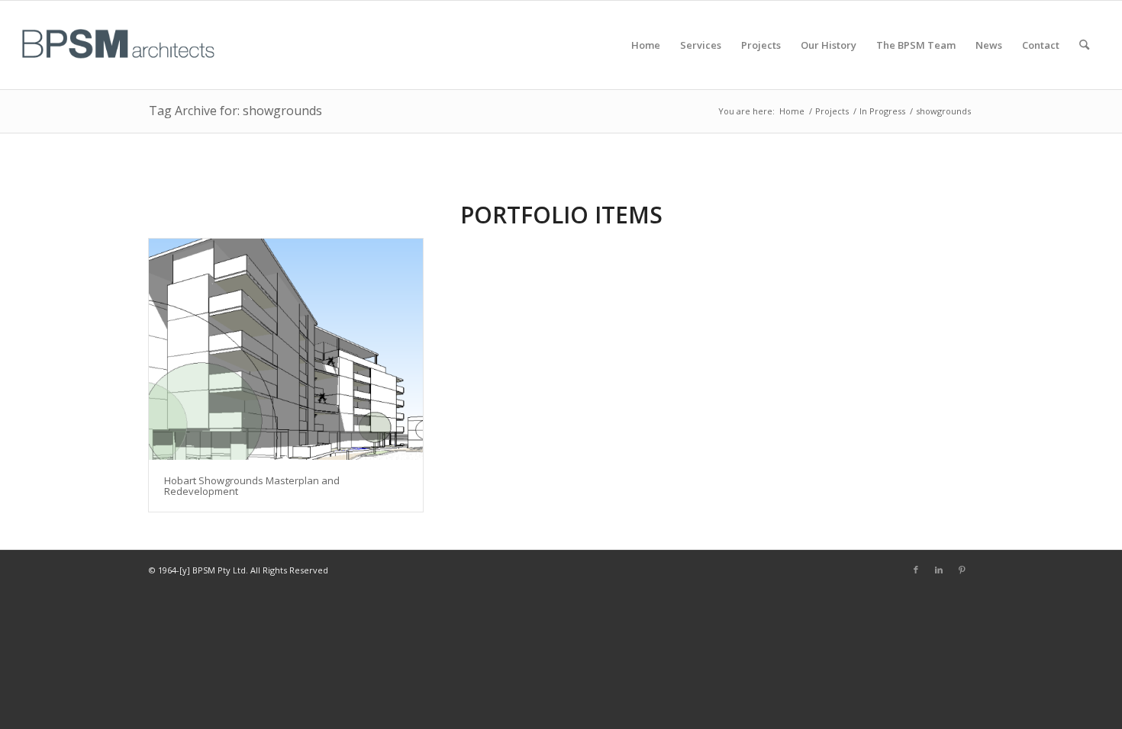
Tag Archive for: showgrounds (235, 110)
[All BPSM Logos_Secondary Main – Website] (118, 45)
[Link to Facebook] (915, 569)
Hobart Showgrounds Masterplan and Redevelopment (252, 486)
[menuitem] (645, 45)
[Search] (1084, 45)
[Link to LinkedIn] (938, 569)
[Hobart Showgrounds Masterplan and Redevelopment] (286, 349)
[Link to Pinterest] (961, 569)
